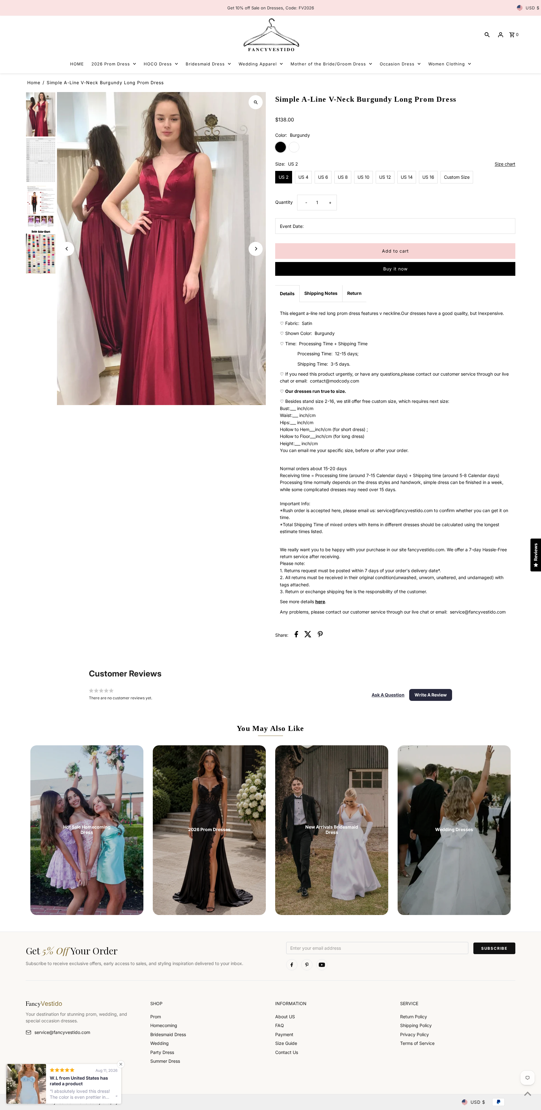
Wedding (159, 1043)
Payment (284, 1034)
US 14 (407, 177)
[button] (388, 695)
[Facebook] (291, 964)
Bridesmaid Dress (168, 1034)
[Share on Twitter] (308, 635)
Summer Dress (165, 1061)
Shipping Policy (416, 1025)
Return (354, 293)
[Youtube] (321, 964)
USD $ (532, 7)
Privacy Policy (414, 1034)
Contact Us (286, 1052)
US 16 (428, 177)
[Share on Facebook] (296, 635)
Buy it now (395, 268)
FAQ (279, 1025)
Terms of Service (417, 1043)
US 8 (343, 177)
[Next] (256, 249)
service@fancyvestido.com (62, 1032)
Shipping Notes (320, 293)
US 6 (323, 177)
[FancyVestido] (270, 34)
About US (285, 1016)
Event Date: (292, 226)
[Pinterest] (306, 964)
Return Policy (413, 1016)
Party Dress (162, 1052)
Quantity (284, 202)
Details (287, 293)
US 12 (385, 177)
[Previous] (67, 249)
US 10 (363, 177)
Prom (155, 1016)
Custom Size (457, 177)
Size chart (505, 164)
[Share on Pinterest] (320, 635)
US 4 (303, 177)
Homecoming (163, 1025)
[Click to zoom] (256, 102)
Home (33, 82)
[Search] (487, 35)
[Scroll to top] (528, 1094)
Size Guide (286, 1043)
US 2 (284, 177)
